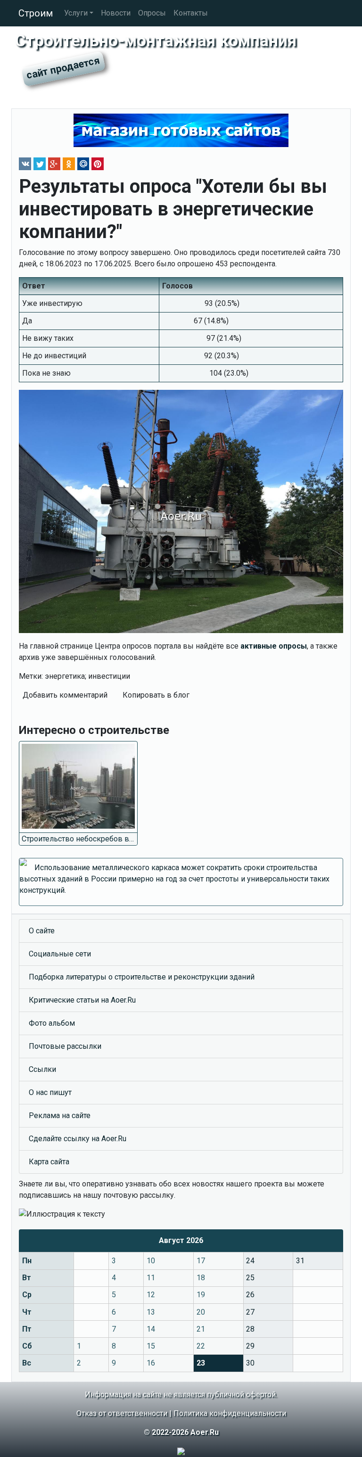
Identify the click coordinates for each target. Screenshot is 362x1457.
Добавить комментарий (65, 695)
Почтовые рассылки (65, 1046)
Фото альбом (52, 1023)
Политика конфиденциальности (229, 1413)
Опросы (152, 12)
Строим (35, 13)
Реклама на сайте (59, 1115)
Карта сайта (49, 1161)
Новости (116, 12)
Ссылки (42, 1069)
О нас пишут (50, 1092)
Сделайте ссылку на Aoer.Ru (77, 1138)
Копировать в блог (156, 695)
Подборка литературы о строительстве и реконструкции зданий (142, 976)
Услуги (76, 12)
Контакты (190, 12)
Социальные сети (60, 953)
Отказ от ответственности (121, 1413)
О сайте (42, 930)
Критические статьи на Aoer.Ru (82, 1000)
